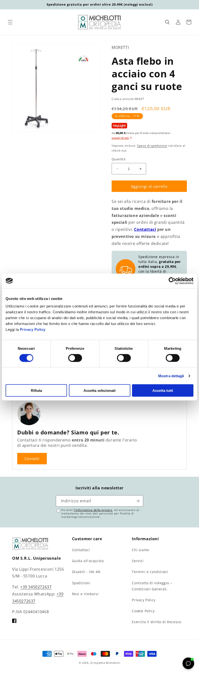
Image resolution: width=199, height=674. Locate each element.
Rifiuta (36, 390)
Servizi (137, 560)
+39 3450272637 (35, 587)
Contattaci (145, 229)
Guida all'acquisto (88, 560)
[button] (10, 22)
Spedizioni (81, 583)
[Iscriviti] (137, 501)
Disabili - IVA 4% (86, 571)
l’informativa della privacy (93, 510)
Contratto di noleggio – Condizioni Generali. (152, 586)
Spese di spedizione (152, 146)
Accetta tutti (162, 390)
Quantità (118, 159)
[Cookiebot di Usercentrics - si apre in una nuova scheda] (172, 280)
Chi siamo (140, 550)
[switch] (75, 358)
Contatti (32, 458)
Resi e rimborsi (85, 594)
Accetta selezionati (99, 390)
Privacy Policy (33, 329)
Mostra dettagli (171, 376)
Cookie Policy (143, 611)
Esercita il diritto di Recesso (156, 622)
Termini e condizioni (150, 571)
